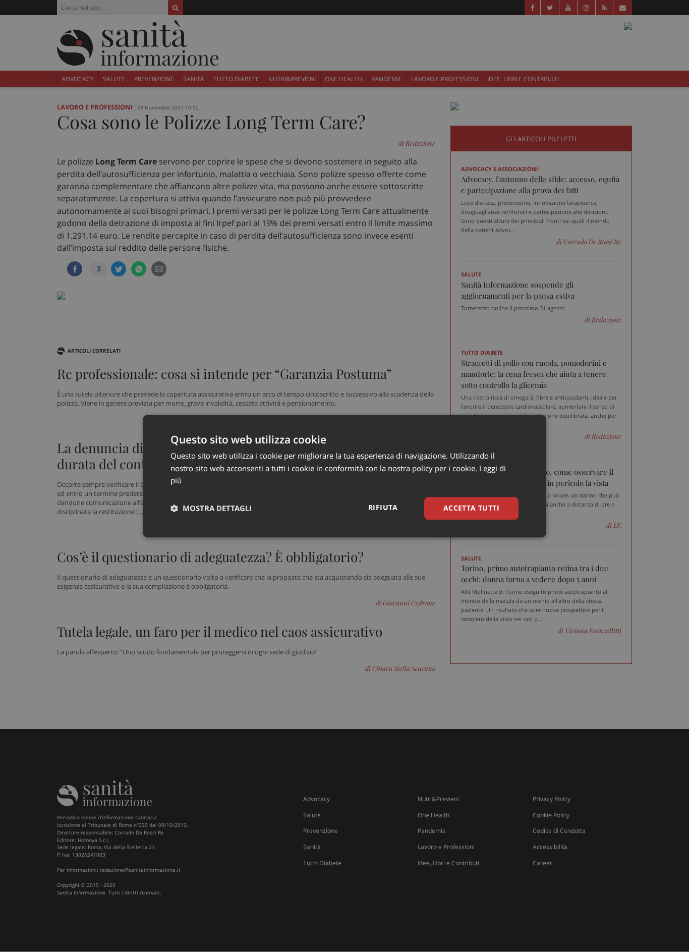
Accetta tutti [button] (471, 508)
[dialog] (344, 476)
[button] (211, 508)
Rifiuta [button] (383, 507)
